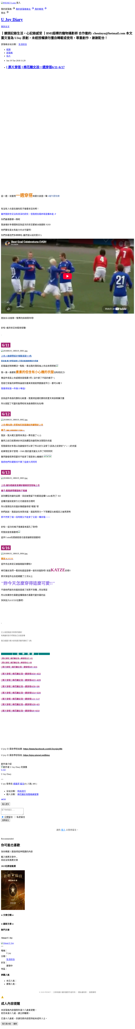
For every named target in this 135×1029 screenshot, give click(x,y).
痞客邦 (16, 784)
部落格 (9, 53)
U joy (3, 770)
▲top (3, 799)
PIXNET (48, 992)
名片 (8, 56)
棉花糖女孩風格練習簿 (27, 794)
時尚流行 (21, 791)
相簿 (8, 50)
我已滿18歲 (6, 1024)
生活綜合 (22, 44)
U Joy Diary (12, 19)
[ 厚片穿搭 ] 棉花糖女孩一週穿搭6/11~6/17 (35, 67)
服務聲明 (92, 992)
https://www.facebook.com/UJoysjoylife (42, 749)
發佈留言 (5, 820)
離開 (15, 1024)
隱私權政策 (82, 992)
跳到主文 (5, 27)
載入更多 (5, 804)
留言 (22, 784)
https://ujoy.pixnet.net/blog (36, 755)
